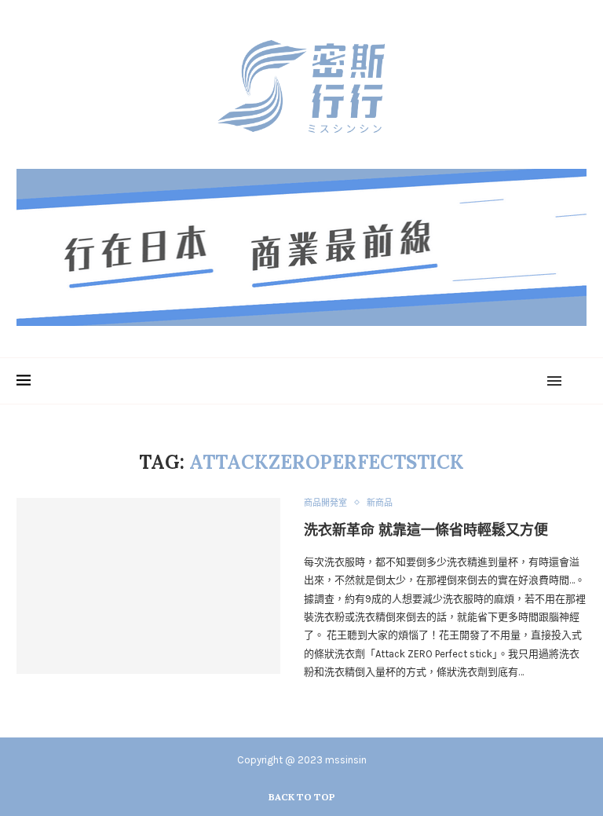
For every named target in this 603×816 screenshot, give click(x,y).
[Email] (531, 381)
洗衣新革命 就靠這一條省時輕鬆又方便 (426, 530)
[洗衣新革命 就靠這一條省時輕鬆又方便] (148, 586)
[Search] (579, 381)
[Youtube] (512, 381)
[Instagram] (493, 381)
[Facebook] (475, 381)
